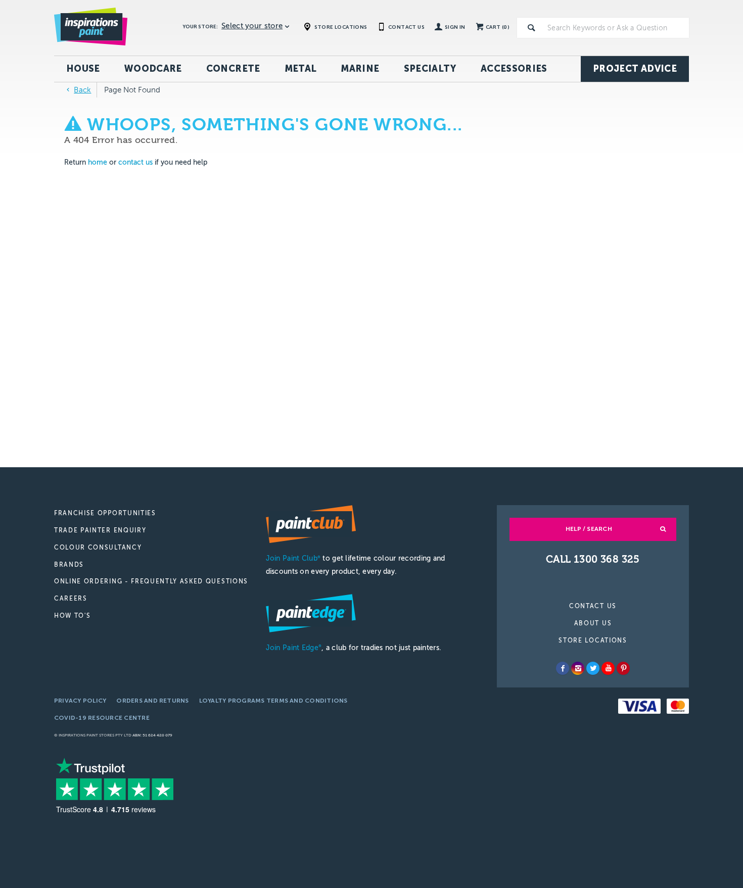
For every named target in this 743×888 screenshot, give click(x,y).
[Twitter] (592, 668)
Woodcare (153, 68)
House (83, 68)
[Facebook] (562, 668)
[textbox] (616, 27)
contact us (135, 162)
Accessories (514, 68)
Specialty (430, 68)
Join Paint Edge (293, 648)
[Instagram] (577, 668)
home (97, 162)
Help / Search (589, 528)
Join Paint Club (293, 558)
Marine (360, 68)
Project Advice (635, 68)
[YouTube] (608, 668)
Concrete (233, 68)
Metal (301, 68)
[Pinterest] (623, 668)
